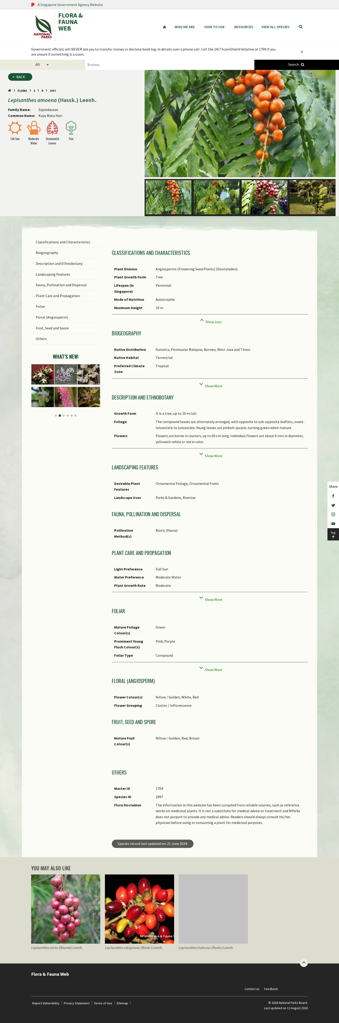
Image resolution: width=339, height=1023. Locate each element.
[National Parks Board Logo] (43, 27)
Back (20, 77)
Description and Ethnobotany (59, 263)
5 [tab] (71, 415)
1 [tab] (56, 415)
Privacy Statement (76, 1003)
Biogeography (47, 252)
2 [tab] (60, 415)
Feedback (271, 989)
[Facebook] (333, 496)
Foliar (40, 306)
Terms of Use (103, 1003)
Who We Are (185, 26)
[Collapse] (210, 320)
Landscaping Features (53, 274)
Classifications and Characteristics (63, 242)
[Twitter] (333, 505)
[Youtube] (333, 523)
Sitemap (122, 1003)
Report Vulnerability (45, 1003)
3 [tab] (63, 415)
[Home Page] (9, 91)
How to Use (214, 26)
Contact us (252, 989)
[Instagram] (333, 514)
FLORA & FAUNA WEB (70, 22)
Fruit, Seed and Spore (52, 328)
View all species (275, 26)
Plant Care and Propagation (58, 295)
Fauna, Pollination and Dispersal (61, 285)
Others (41, 338)
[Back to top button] (304, 963)
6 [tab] (75, 415)
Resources (243, 26)
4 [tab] (67, 415)
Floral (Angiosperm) (52, 317)
